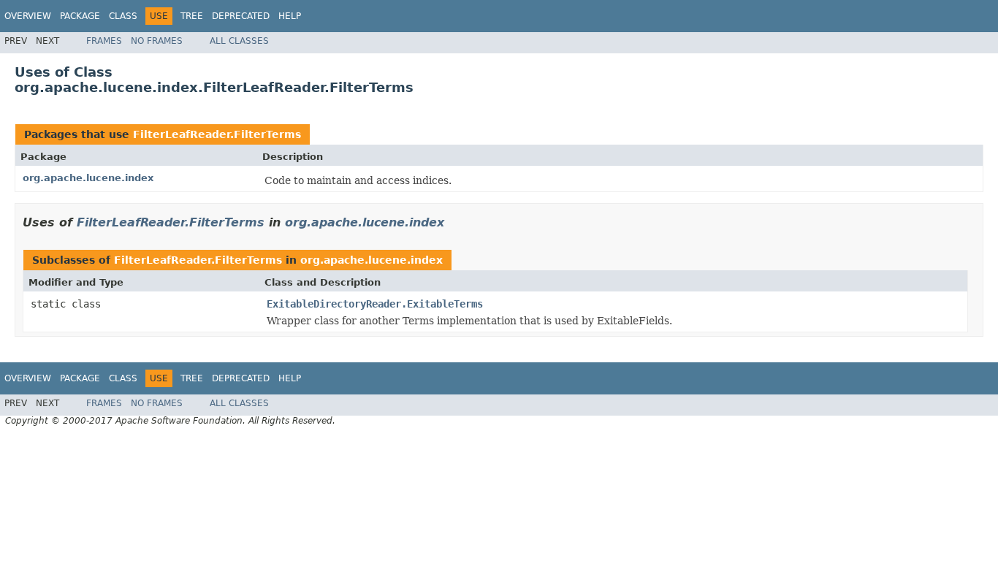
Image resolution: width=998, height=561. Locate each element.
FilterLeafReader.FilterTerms (217, 134)
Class (123, 16)
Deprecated (241, 16)
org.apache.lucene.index (88, 177)
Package (80, 16)
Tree (191, 16)
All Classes (239, 41)
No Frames (157, 41)
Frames (104, 41)
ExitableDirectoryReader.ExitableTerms (375, 304)
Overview (27, 16)
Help (289, 16)
